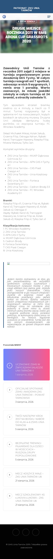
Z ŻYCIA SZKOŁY (26, 21)
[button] (48, 16)
